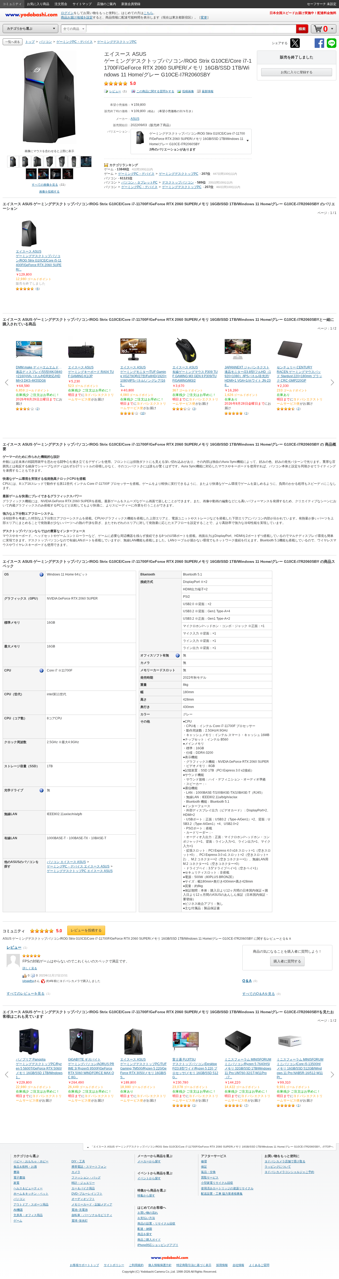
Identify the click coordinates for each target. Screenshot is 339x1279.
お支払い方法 (146, 1217)
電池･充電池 (80, 1209)
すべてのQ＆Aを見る (258, 994)
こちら (148, 13)
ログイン (67, 13)
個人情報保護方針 (160, 1265)
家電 (16, 1182)
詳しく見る (30, 968)
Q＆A (247, 981)
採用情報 (222, 1265)
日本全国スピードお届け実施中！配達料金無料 (303, 13)
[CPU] (41, 671)
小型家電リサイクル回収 (217, 1182)
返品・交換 (208, 1171)
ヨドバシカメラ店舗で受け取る (285, 1161)
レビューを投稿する (86, 930)
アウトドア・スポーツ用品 (31, 1204)
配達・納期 (144, 1228)
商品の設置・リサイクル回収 (156, 1223)
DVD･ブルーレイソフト (87, 1193)
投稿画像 (188, 91)
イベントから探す (149, 1178)
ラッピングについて (278, 1166)
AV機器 (18, 1209)
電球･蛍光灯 (80, 1220)
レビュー (115, 91)
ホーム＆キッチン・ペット (31, 1193)
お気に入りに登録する (297, 72)
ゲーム (109, 169)
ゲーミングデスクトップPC (178, 174)
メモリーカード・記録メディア (92, 1204)
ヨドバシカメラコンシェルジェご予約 (289, 1171)
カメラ (76, 1171)
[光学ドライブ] (41, 790)
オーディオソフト (83, 1198)
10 (142, 413)
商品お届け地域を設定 (77, 17)
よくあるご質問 (259, 1265)
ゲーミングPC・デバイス (136, 174)
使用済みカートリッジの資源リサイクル (227, 1188)
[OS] (41, 575)
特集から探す (146, 1195)
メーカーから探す (149, 1161)
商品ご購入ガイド (149, 1239)
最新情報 (207, 91)
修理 (204, 1161)
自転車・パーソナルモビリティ (92, 1215)
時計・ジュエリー (83, 1182)
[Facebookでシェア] (319, 46)
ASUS (135, 119)
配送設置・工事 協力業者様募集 (222, 1193)
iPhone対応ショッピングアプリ (157, 1244)
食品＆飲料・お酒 (25, 1166)
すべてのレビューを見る (25, 993)
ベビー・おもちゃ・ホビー (31, 1161)
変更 (204, 17)
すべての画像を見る (45, 184)
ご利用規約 (136, 1265)
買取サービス (209, 1177)
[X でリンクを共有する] (295, 46)
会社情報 (238, 1265)
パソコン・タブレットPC (139, 182)
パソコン (110, 178)
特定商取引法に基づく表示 (193, 1265)
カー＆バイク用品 (83, 1188)
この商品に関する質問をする (155, 91)
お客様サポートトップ (84, 1265)
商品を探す (144, 1234)
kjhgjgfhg (28, 981)
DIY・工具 (78, 1161)
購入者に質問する (287, 961)
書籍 (16, 1171)
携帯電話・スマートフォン (89, 1166)
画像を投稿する (49, 191)
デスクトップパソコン (178, 182)
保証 (204, 1166)
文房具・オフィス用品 (28, 1215)
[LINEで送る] (331, 46)
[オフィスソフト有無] (178, 656)
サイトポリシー (114, 1265)
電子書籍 (19, 1177)
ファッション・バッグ (86, 1177)
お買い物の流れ (147, 1212)
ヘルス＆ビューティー (28, 1188)
